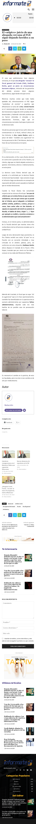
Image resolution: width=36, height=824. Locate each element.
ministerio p (6, 509)
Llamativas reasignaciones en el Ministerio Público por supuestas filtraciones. (8, 465)
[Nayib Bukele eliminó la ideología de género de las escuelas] (30, 731)
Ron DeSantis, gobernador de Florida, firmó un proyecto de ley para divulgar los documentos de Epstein (14, 742)
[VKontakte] (27, 770)
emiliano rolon (19, 503)
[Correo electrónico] (24, 410)
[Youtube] (31, 770)
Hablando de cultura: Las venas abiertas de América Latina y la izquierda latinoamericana (12, 586)
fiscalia (19, 506)
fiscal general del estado (9, 506)
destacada (10, 503)
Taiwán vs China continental (29, 525)
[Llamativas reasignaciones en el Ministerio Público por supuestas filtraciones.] (8, 454)
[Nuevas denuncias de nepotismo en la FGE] (23, 454)
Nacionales (5, 30)
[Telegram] (24, 49)
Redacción (7, 44)
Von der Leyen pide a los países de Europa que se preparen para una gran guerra (13, 573)
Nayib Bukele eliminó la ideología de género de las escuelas (14, 730)
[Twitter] (15, 49)
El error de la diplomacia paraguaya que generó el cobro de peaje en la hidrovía (9, 527)
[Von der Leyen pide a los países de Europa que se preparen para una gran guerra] (28, 573)
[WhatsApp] (20, 49)
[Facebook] (10, 49)
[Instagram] (20, 770)
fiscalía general (26, 506)
